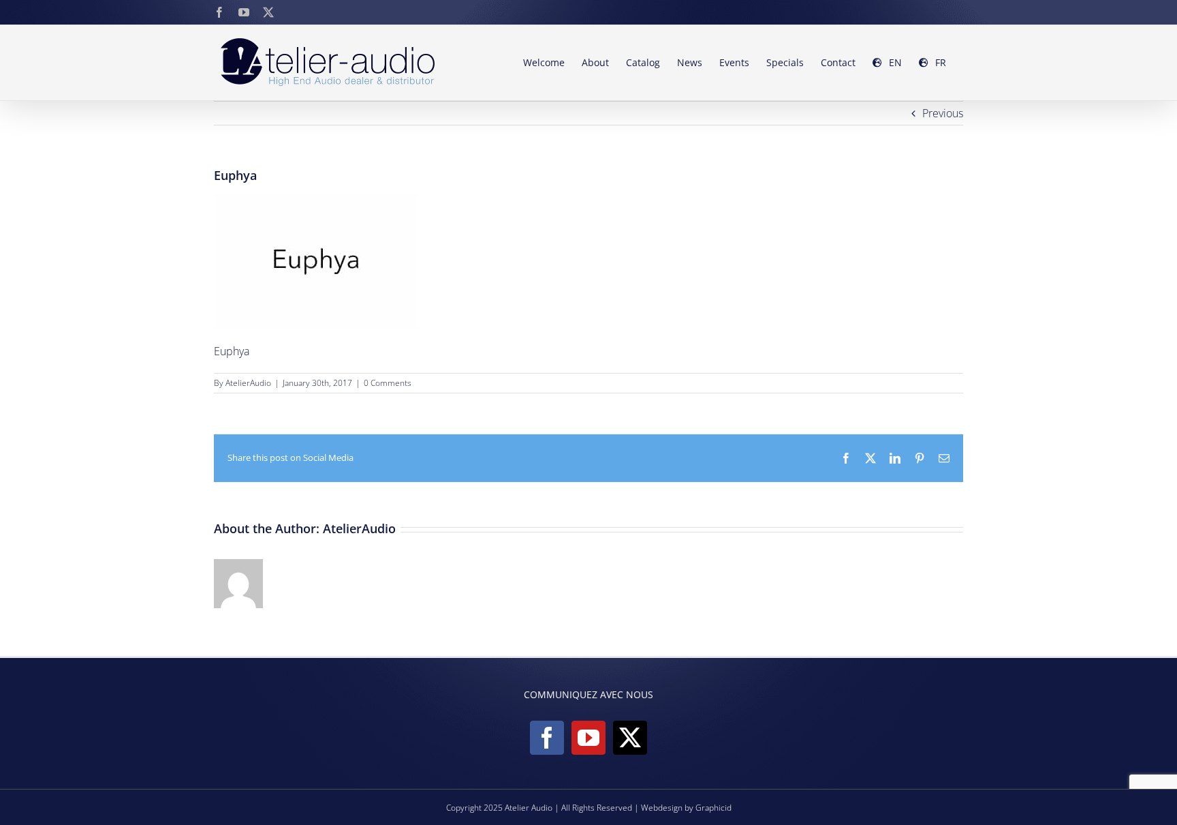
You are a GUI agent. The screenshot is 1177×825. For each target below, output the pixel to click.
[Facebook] (547, 738)
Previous (942, 113)
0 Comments (387, 383)
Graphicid (713, 807)
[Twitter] (630, 738)
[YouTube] (588, 738)
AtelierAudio (248, 383)
